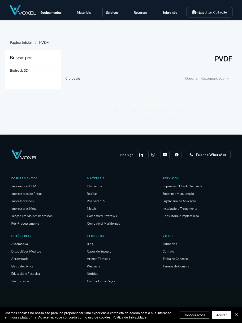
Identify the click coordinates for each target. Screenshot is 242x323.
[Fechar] (236, 315)
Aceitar (221, 315)
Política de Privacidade (129, 317)
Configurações (194, 315)
